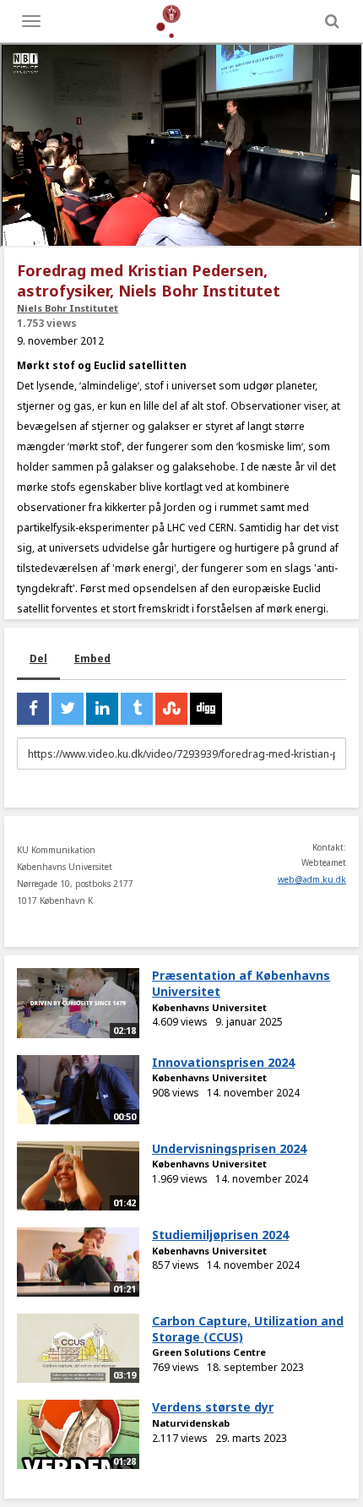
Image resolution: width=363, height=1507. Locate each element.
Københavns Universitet (209, 1007)
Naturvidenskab (191, 1423)
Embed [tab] (92, 658)
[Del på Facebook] (33, 709)
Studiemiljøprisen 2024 (220, 1235)
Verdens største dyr (213, 1407)
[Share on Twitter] (67, 709)
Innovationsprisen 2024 (223, 1062)
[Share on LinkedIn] (102, 709)
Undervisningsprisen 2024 (229, 1148)
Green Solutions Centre (209, 1352)
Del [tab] (38, 658)
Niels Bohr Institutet (67, 308)
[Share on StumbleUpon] (171, 709)
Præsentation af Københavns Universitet (241, 983)
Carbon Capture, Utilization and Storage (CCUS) (248, 1329)
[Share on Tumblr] (137, 709)
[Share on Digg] (206, 709)
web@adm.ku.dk (312, 879)
